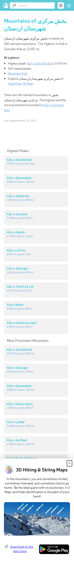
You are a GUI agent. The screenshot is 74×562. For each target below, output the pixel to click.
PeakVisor (6, 5)
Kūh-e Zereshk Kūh (40, 63)
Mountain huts (18, 73)
